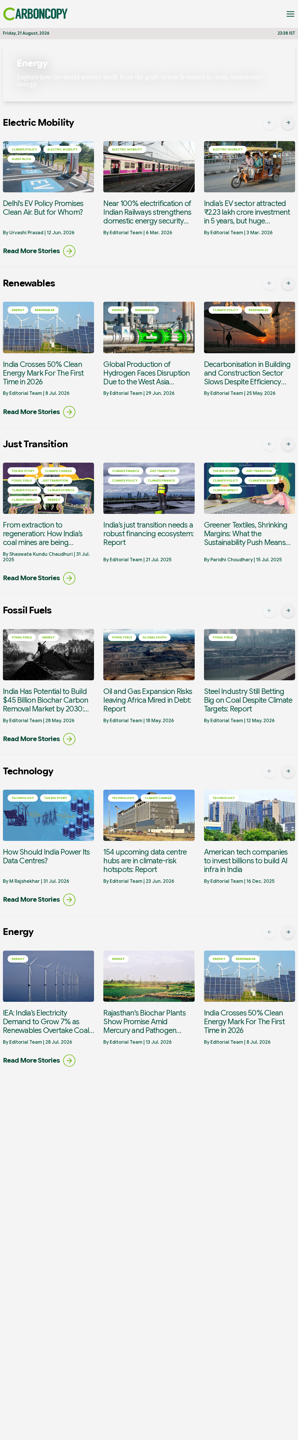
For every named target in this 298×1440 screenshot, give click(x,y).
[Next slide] (288, 122)
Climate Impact (24, 500)
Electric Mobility (62, 149)
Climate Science (60, 490)
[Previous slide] (269, 122)
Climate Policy (24, 149)
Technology (23, 798)
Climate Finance (161, 480)
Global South (154, 637)
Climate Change (58, 471)
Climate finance (125, 471)
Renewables (44, 310)
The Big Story (23, 471)
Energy (18, 310)
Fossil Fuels (22, 480)
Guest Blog (21, 159)
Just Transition (55, 480)
